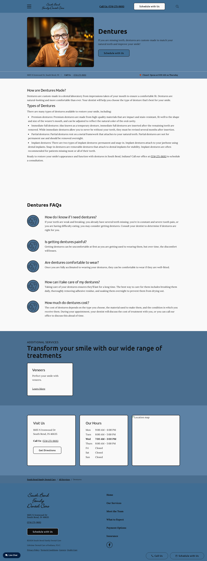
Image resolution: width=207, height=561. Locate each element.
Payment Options (116, 527)
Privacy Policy (33, 550)
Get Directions (47, 450)
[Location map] (156, 440)
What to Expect (115, 519)
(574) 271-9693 (80, 75)
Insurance (112, 535)
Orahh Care (72, 550)
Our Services (113, 503)
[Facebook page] (109, 545)
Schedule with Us (149, 6)
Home (109, 494)
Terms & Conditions (49, 550)
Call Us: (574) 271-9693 (111, 6)
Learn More (38, 388)
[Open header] (29, 6)
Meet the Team (114, 511)
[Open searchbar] (177, 6)
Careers (62, 550)
